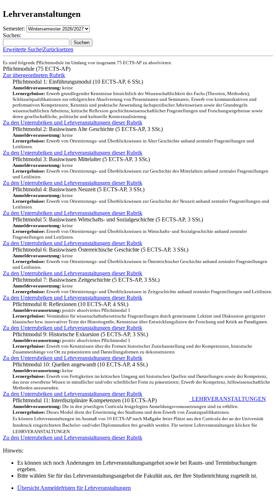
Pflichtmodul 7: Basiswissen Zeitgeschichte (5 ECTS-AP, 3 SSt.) (142, 285)
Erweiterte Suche (22, 49)
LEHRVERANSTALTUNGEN (227, 399)
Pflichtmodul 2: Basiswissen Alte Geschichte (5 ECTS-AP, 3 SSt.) (133, 137)
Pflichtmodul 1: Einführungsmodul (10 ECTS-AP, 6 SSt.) (138, 99)
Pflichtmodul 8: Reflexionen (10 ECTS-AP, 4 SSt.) (140, 312)
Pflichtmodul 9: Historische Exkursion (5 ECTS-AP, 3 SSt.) (132, 343)
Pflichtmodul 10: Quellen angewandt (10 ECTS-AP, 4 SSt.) (141, 375)
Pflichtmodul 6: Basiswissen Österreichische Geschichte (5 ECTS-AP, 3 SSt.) (140, 258)
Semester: (14, 28)
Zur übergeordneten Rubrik (34, 75)
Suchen (81, 42)
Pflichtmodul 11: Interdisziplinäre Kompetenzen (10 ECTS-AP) (139, 415)
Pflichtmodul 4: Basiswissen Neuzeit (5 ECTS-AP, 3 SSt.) (141, 198)
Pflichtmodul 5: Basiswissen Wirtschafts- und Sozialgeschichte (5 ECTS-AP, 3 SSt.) (130, 228)
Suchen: (12, 35)
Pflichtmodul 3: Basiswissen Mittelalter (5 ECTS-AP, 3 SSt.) (140, 167)
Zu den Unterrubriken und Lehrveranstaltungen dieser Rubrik (72, 122)
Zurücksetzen (58, 49)
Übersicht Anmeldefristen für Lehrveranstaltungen (74, 488)
